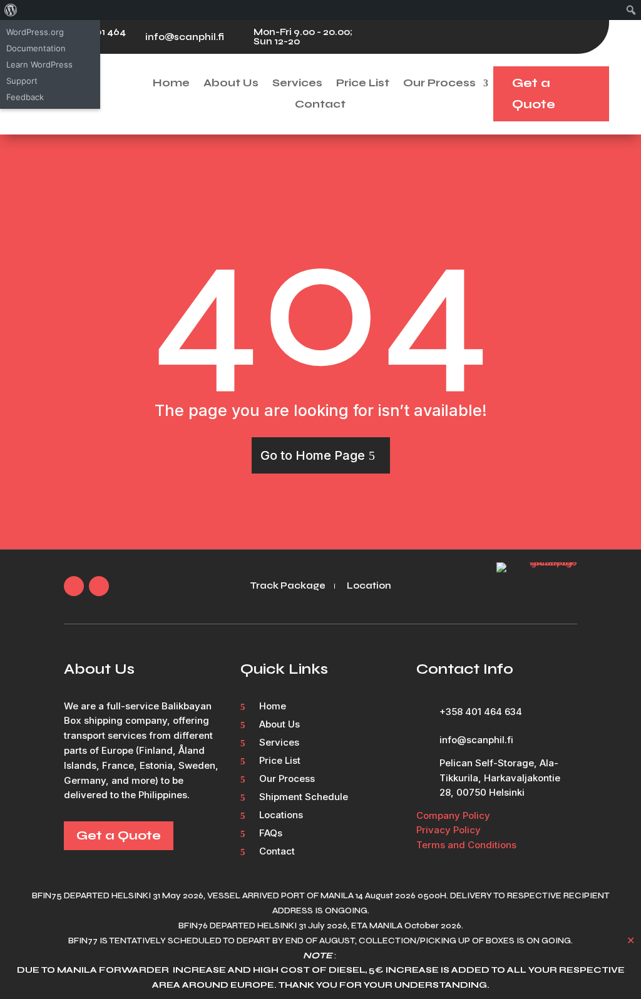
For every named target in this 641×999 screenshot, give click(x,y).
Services (297, 83)
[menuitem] (11, 10)
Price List (362, 83)
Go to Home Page (312, 455)
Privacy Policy (448, 830)
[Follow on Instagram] (587, 37)
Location (369, 586)
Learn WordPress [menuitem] (39, 64)
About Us (231, 83)
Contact (320, 105)
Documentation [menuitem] (36, 48)
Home (171, 83)
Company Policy (453, 815)
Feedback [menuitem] (25, 97)
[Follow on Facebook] (561, 37)
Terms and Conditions (466, 845)
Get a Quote (533, 93)
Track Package (288, 586)
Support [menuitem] (22, 81)
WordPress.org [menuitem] (35, 32)
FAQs (270, 834)
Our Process (439, 83)
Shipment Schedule (303, 798)
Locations (281, 816)
